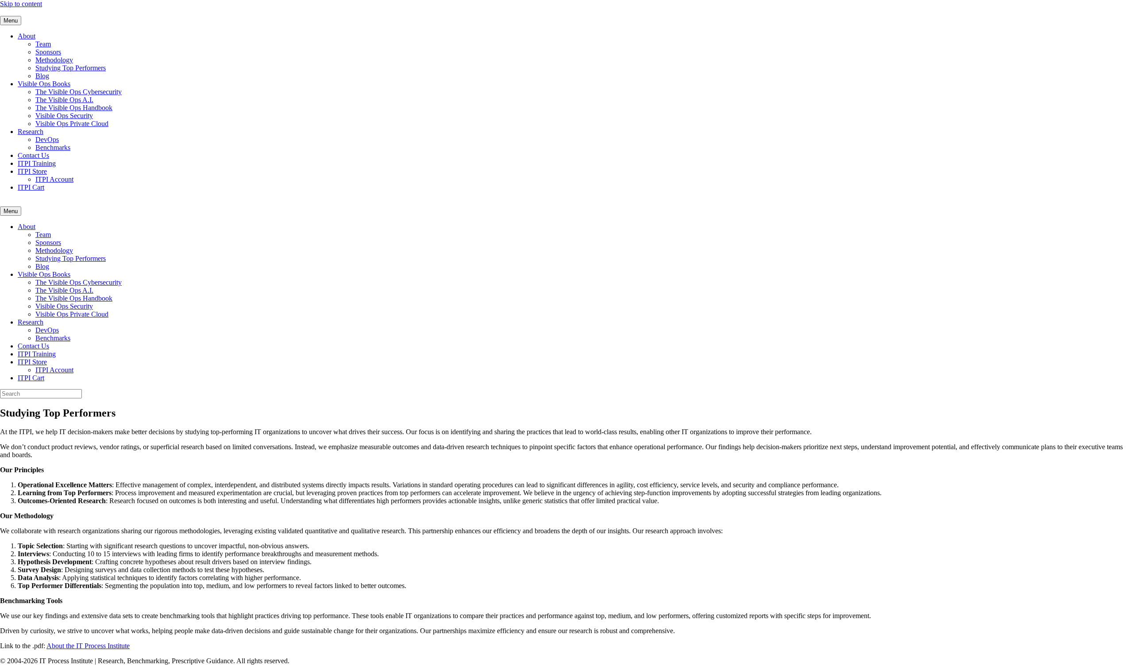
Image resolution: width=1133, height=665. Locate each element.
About (26, 36)
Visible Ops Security (64, 115)
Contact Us (33, 155)
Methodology (54, 60)
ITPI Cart (31, 187)
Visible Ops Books (44, 84)
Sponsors (48, 52)
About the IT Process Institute (88, 646)
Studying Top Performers (70, 68)
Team (43, 44)
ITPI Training (37, 163)
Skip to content (21, 4)
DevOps (47, 139)
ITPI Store (32, 171)
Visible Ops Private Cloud (71, 123)
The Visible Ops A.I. (64, 99)
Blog (42, 76)
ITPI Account (54, 179)
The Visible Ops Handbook (73, 107)
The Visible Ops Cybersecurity (78, 92)
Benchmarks (52, 147)
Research (30, 131)
